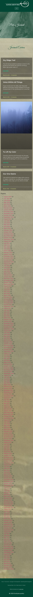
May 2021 (7, 314)
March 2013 (7, 496)
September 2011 (8, 530)
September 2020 (9, 329)
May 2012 (7, 515)
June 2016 (7, 424)
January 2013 (8, 500)
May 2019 (7, 358)
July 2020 (7, 332)
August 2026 (7, 196)
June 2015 (7, 446)
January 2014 (8, 477)
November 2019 (8, 347)
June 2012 (7, 513)
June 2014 (7, 468)
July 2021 (6, 310)
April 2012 (7, 517)
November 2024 (8, 236)
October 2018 (8, 371)
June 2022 (7, 290)
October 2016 (8, 416)
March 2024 (7, 250)
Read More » (6, 71)
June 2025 (7, 223)
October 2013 (8, 483)
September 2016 (8, 418)
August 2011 (7, 531)
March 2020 (7, 340)
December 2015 (8, 435)
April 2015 (7, 450)
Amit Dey (21, 589)
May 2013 (7, 492)
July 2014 (6, 466)
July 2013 (6, 489)
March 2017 (7, 407)
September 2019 (8, 351)
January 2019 (8, 366)
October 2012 (8, 505)
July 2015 (6, 444)
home (2, 581)
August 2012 (7, 509)
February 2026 (8, 208)
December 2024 (8, 234)
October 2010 (8, 550)
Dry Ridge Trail (9, 60)
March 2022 (7, 295)
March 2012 (7, 518)
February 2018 (8, 386)
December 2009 (8, 569)
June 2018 (7, 379)
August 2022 (7, 286)
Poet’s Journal (19, 585)
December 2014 (8, 457)
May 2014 (7, 470)
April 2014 (7, 472)
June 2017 (7, 401)
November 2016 (8, 414)
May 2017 (6, 403)
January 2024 (8, 254)
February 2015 (8, 453)
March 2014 (7, 474)
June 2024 (7, 245)
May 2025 (7, 224)
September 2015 (8, 440)
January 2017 (8, 410)
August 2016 (7, 420)
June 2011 (7, 535)
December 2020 (8, 323)
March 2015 (7, 451)
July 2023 (7, 265)
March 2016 (7, 429)
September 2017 (8, 396)
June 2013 (7, 491)
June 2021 (7, 312)
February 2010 (8, 565)
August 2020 (7, 330)
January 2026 (8, 209)
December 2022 (8, 278)
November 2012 (8, 504)
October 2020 (8, 327)
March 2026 (7, 206)
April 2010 (7, 561)
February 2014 (8, 476)
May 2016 (7, 425)
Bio (15, 585)
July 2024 (7, 243)
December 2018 (8, 368)
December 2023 (8, 256)
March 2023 (7, 273)
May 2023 (7, 269)
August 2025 (7, 219)
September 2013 (8, 485)
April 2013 (7, 494)
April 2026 (7, 204)
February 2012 (8, 520)
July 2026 (7, 198)
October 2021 (8, 304)
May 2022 (7, 291)
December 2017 (8, 390)
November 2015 (8, 437)
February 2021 (8, 319)
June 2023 (7, 267)
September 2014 (8, 463)
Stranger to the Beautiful (15, 581)
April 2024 (7, 249)
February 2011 (8, 543)
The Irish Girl (6, 581)
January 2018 (8, 388)
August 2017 (7, 397)
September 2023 (9, 262)
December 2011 (8, 524)
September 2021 (8, 306)
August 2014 (7, 464)
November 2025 (8, 213)
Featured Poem (11, 585)
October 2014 (8, 461)
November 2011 (8, 526)
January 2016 (8, 433)
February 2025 (8, 230)
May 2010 (7, 559)
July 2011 (6, 533)
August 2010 (7, 554)
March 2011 (7, 541)
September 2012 (8, 507)
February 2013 (8, 498)
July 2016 (6, 422)
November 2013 (8, 481)
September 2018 (8, 373)
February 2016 (8, 431)
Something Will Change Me (26, 581)
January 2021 (8, 321)
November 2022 (8, 280)
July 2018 (6, 377)
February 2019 (8, 364)
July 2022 (7, 288)
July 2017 (6, 399)
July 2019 (6, 355)
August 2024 (7, 241)
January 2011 (7, 545)
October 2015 (8, 438)
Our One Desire (9, 174)
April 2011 (7, 539)
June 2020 (7, 334)
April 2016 (7, 427)
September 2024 (9, 239)
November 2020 (8, 325)
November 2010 (8, 548)
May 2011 (6, 537)
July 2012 (6, 511)
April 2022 (7, 293)
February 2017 (8, 409)
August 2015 (7, 442)
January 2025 (8, 232)
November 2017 (8, 392)
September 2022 (9, 284)
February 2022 (8, 297)
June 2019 (7, 357)
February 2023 (8, 275)
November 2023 (8, 258)
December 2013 (8, 479)
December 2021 (8, 301)
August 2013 (7, 487)
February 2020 (8, 342)
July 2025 (7, 221)
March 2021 (7, 317)
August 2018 (7, 375)
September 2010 (8, 552)
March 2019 (7, 362)
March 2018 (7, 384)
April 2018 (7, 383)
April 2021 (7, 316)
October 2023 (8, 260)
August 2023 (7, 263)
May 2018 (7, 381)
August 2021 (7, 308)
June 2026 (7, 200)
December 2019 (8, 345)
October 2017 (8, 394)
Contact (23, 585)
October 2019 (8, 349)
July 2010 (6, 556)
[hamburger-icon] (16, 8)
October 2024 (8, 237)
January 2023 (8, 276)
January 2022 (8, 299)
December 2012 (8, 502)
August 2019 (7, 353)
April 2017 (7, 405)
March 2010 (7, 563)
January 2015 (8, 455)
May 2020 (7, 336)
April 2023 (7, 271)
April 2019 (7, 360)
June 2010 (7, 558)
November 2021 (8, 303)
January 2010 (8, 567)
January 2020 (8, 343)
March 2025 (7, 228)
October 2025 (8, 215)
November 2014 (8, 459)
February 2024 (8, 252)
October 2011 (8, 528)
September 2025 (9, 217)
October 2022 (8, 282)
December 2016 (8, 412)
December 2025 (8, 211)
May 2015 (7, 448)
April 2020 (7, 338)
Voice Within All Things (12, 82)
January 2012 (8, 522)
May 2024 (7, 247)
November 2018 (8, 370)
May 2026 (7, 202)
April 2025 (7, 226)
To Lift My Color (9, 152)
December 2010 (8, 546)
